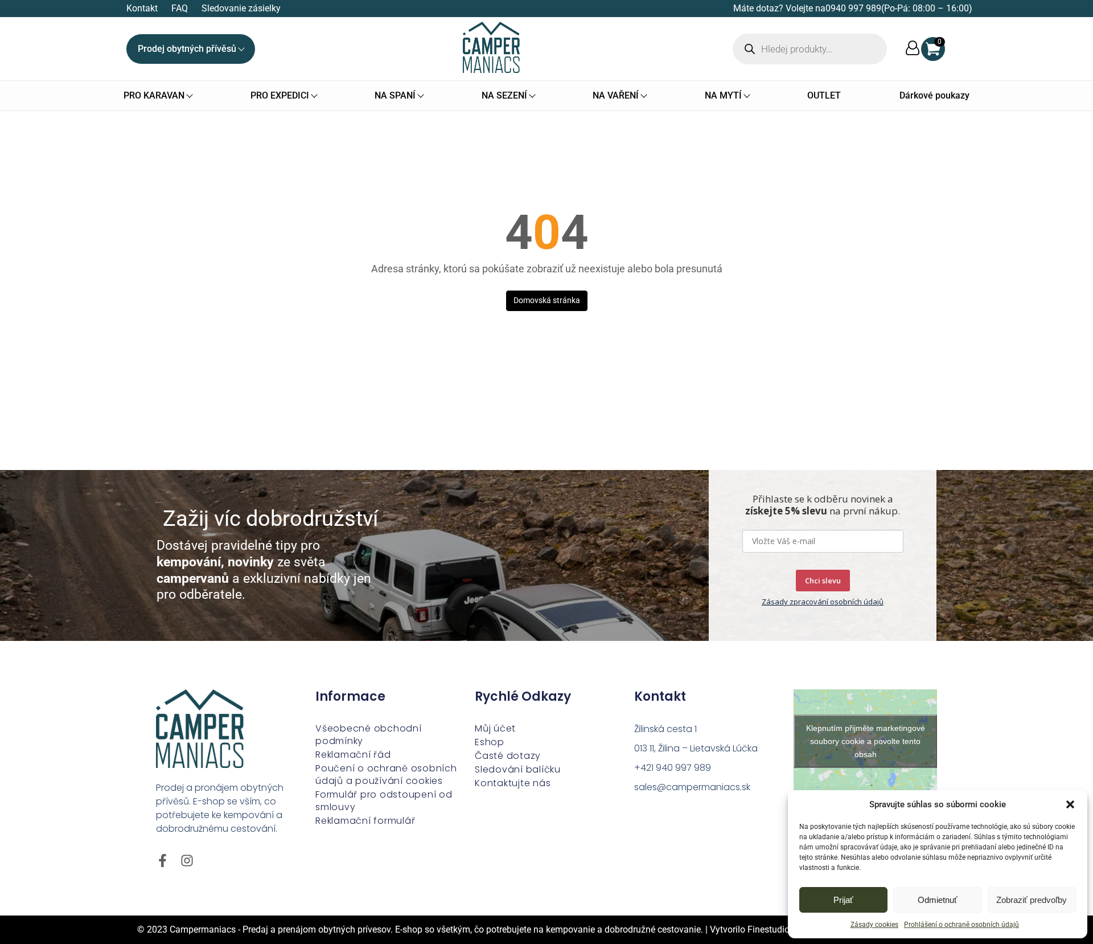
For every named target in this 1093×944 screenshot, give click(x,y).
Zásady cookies (874, 925)
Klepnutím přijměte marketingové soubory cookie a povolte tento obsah (865, 740)
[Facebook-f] (162, 860)
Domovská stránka (546, 300)
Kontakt (142, 8)
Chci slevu (823, 580)
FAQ (179, 8)
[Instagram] (187, 860)
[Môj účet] (912, 48)
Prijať (843, 900)
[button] (1070, 804)
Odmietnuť (938, 900)
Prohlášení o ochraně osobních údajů (961, 925)
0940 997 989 (853, 8)
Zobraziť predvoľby (1031, 900)
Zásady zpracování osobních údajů (823, 601)
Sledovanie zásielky (241, 8)
